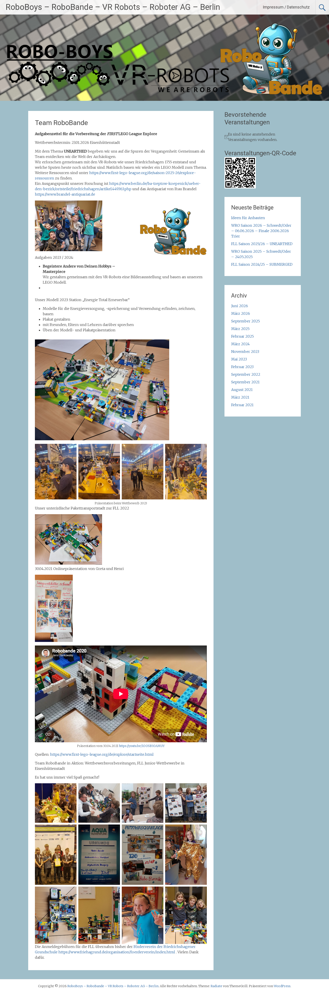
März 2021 (240, 397)
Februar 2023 (242, 367)
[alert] (262, 137)
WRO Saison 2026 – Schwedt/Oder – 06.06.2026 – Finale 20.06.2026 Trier (261, 230)
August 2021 (242, 389)
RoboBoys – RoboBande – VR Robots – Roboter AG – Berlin (113, 7)
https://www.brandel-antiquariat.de (65, 194)
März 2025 (240, 328)
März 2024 (240, 344)
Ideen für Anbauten (248, 218)
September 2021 (245, 382)
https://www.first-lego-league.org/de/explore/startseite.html (102, 754)
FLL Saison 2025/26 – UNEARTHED (262, 244)
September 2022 (245, 374)
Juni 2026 (239, 306)
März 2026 (240, 313)
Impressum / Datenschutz (286, 7)
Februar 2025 (242, 336)
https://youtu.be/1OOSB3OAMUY (142, 746)
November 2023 (245, 351)
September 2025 (245, 321)
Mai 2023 (239, 359)
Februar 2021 (242, 405)
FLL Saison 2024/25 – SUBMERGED (262, 264)
